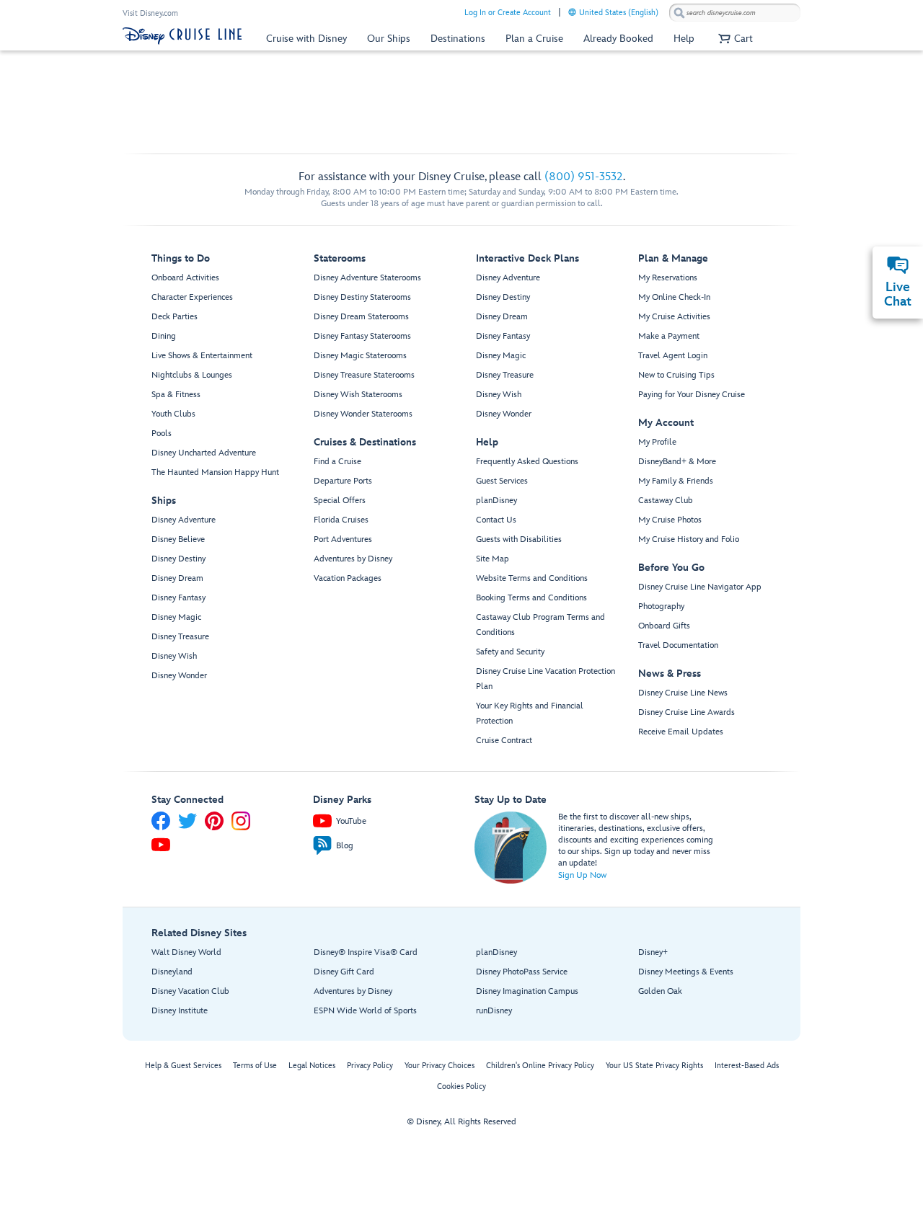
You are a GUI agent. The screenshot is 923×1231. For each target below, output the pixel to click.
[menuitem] (572, 12)
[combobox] (734, 12)
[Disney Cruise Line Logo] (182, 36)
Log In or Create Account (507, 12)
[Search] (679, 12)
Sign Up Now (582, 875)
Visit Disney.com (150, 13)
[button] (733, 38)
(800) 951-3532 (583, 177)
